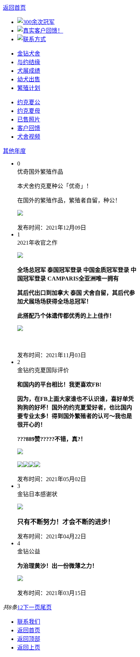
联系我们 (28, 622)
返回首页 (14, 8)
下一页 (31, 607)
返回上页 (28, 647)
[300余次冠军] (36, 22)
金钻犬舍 (28, 54)
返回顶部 (28, 639)
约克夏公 (28, 102)
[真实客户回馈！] (40, 31)
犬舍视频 (28, 137)
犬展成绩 (28, 71)
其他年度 (14, 151)
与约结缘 (28, 62)
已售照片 (28, 119)
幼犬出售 (28, 79)
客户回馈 (28, 128)
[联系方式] (31, 39)
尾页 (46, 607)
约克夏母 (28, 111)
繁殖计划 (28, 88)
